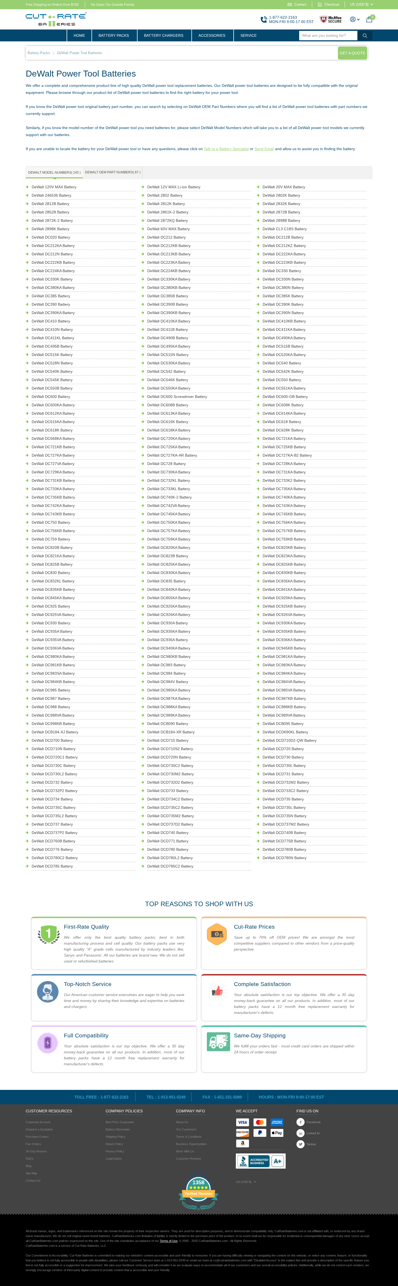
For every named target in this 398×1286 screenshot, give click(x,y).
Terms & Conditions (189, 1136)
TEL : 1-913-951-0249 (165, 1097)
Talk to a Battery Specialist (226, 149)
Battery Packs (114, 35)
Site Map (31, 1173)
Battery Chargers (163, 35)
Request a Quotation (39, 1129)
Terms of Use (169, 1240)
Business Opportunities (191, 1144)
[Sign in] (355, 19)
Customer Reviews (188, 1158)
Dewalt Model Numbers (54, 172)
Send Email (264, 149)
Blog (28, 1166)
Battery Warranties (118, 1129)
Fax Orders (33, 1144)
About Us (182, 1122)
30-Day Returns (36, 1151)
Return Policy (114, 1144)
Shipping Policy (115, 1136)
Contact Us (33, 1180)
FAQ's (30, 1158)
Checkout (331, 4)
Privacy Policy (115, 1151)
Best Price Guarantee (120, 1122)
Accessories (211, 35)
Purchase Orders (37, 1136)
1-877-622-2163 (283, 17)
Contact (300, 4)
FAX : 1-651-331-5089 (222, 1097)
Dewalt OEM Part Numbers (113, 172)
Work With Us (185, 1151)
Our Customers (186, 1129)
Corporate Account (38, 1122)
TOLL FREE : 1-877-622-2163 (101, 1097)
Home (79, 35)
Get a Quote (352, 53)
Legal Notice (114, 1158)
